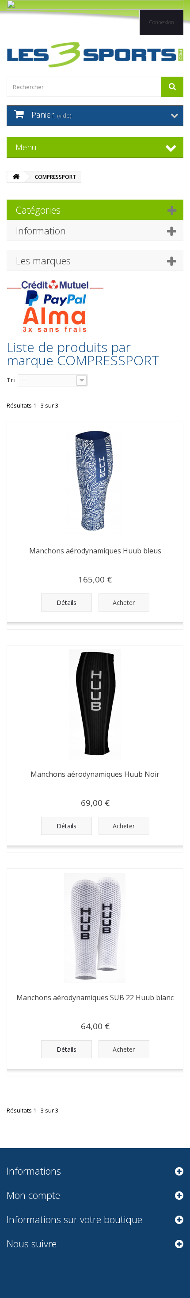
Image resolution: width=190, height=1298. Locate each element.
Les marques (43, 260)
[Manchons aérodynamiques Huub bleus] (95, 481)
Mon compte (33, 1195)
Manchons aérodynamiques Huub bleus (95, 551)
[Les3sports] (95, 55)
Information (41, 230)
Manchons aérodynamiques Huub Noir (95, 774)
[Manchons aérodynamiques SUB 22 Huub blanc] (95, 928)
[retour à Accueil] (16, 176)
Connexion (161, 22)
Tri (11, 380)
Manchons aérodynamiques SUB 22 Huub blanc (95, 997)
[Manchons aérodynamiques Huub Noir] (95, 704)
